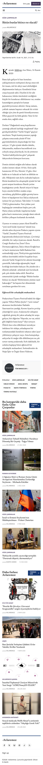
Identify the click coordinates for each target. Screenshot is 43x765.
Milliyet (18, 70)
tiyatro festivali (10, 392)
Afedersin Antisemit (10, 717)
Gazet (6, 762)
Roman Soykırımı (9, 473)
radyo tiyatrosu (20, 388)
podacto (7, 388)
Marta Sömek (11, 562)
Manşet (34, 384)
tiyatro (33, 388)
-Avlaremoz (12, 760)
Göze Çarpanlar (9, 18)
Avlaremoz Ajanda (9, 679)
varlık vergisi (9, 384)
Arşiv (4, 641)
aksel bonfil (23, 384)
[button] (5, 753)
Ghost (35, 760)
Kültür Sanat (33, 380)
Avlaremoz (11, 27)
